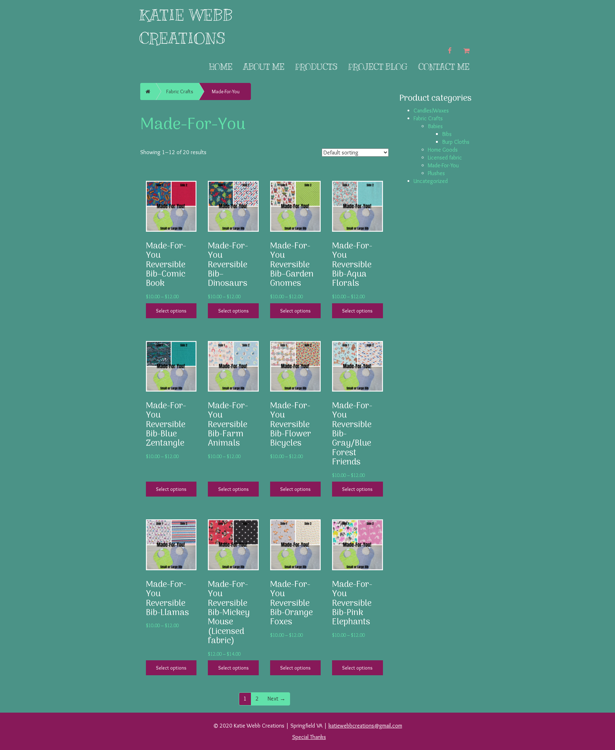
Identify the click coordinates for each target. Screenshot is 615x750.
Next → (276, 698)
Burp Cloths (455, 141)
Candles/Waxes (431, 110)
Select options (171, 311)
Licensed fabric (445, 157)
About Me (263, 67)
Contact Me (443, 67)
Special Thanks (309, 737)
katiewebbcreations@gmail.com (365, 725)
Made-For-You (443, 165)
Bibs (447, 134)
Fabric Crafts (179, 91)
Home (220, 67)
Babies (435, 126)
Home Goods (443, 149)
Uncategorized (431, 181)
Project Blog (378, 67)
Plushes (436, 173)
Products (316, 67)
